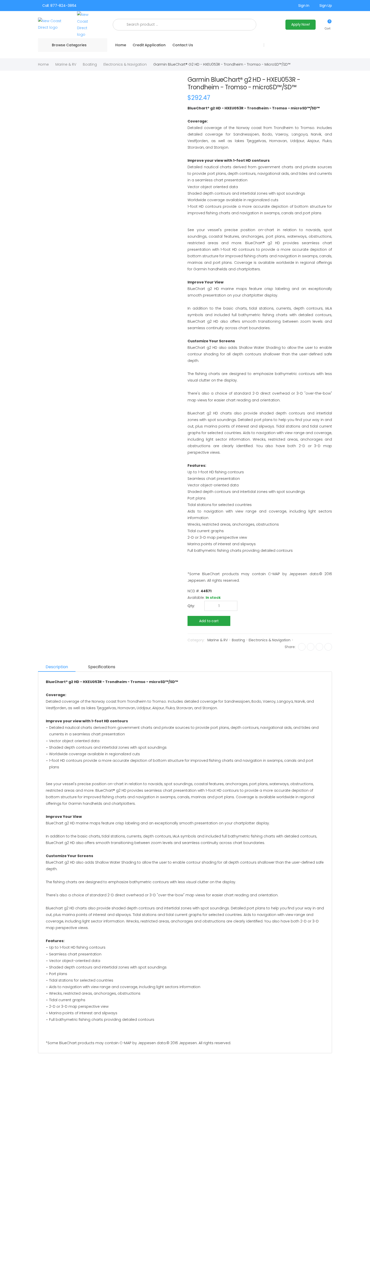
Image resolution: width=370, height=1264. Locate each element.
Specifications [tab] (101, 667)
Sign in (303, 5)
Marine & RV (65, 64)
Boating (90, 64)
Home (120, 45)
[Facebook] (302, 647)
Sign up (325, 5)
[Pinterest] (328, 647)
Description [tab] (57, 667)
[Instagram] (319, 647)
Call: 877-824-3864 (59, 5)
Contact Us (182, 45)
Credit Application (149, 45)
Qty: (191, 605)
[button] (327, 24)
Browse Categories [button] (69, 45)
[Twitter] (310, 647)
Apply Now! (300, 24)
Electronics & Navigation (125, 64)
